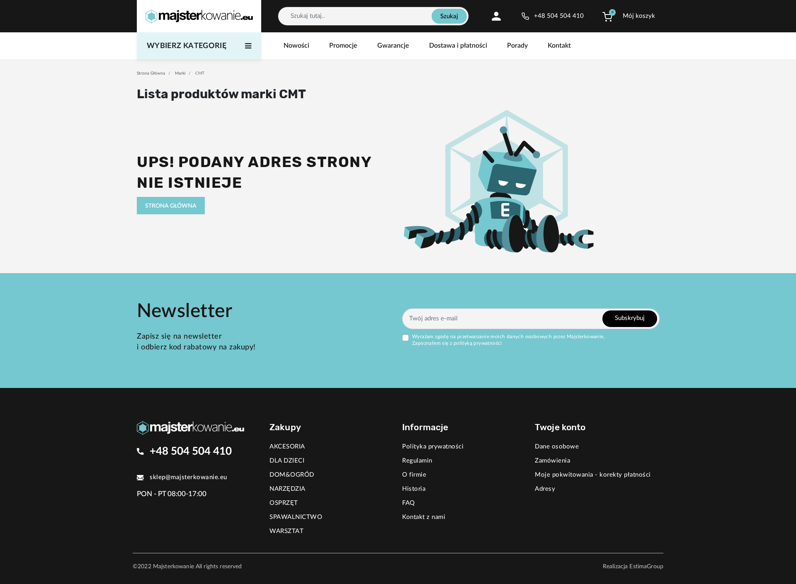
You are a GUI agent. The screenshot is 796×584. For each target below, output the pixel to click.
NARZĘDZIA (287, 489)
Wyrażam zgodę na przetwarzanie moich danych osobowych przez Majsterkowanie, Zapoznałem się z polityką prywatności (508, 340)
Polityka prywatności (433, 446)
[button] (607, 16)
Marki (180, 73)
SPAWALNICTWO (295, 517)
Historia (413, 489)
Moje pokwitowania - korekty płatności (593, 475)
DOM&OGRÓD (291, 475)
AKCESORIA (287, 446)
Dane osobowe (557, 446)
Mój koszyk (639, 16)
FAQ (408, 503)
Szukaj (449, 16)
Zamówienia (552, 461)
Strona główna (151, 73)
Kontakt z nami (423, 517)
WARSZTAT (286, 531)
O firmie (414, 475)
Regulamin (417, 461)
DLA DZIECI (286, 461)
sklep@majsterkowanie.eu (188, 477)
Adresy (545, 489)
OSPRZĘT (283, 503)
